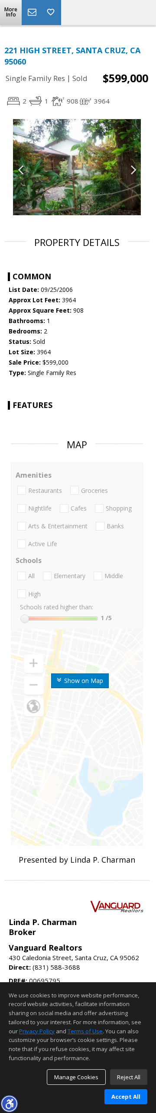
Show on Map (82, 680)
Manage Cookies (76, 1077)
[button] (9, 1103)
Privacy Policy (37, 1031)
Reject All (128, 1077)
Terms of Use (85, 1031)
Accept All (125, 1096)
